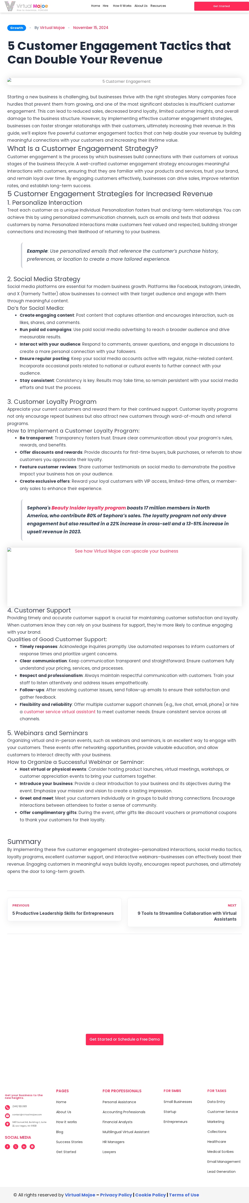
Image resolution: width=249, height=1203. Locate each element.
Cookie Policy (150, 1195)
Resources (158, 6)
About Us (141, 6)
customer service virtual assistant (60, 712)
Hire (105, 6)
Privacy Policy (116, 1195)
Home (95, 6)
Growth (16, 28)
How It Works (122, 6)
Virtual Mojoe (52, 27)
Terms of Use (184, 1195)
